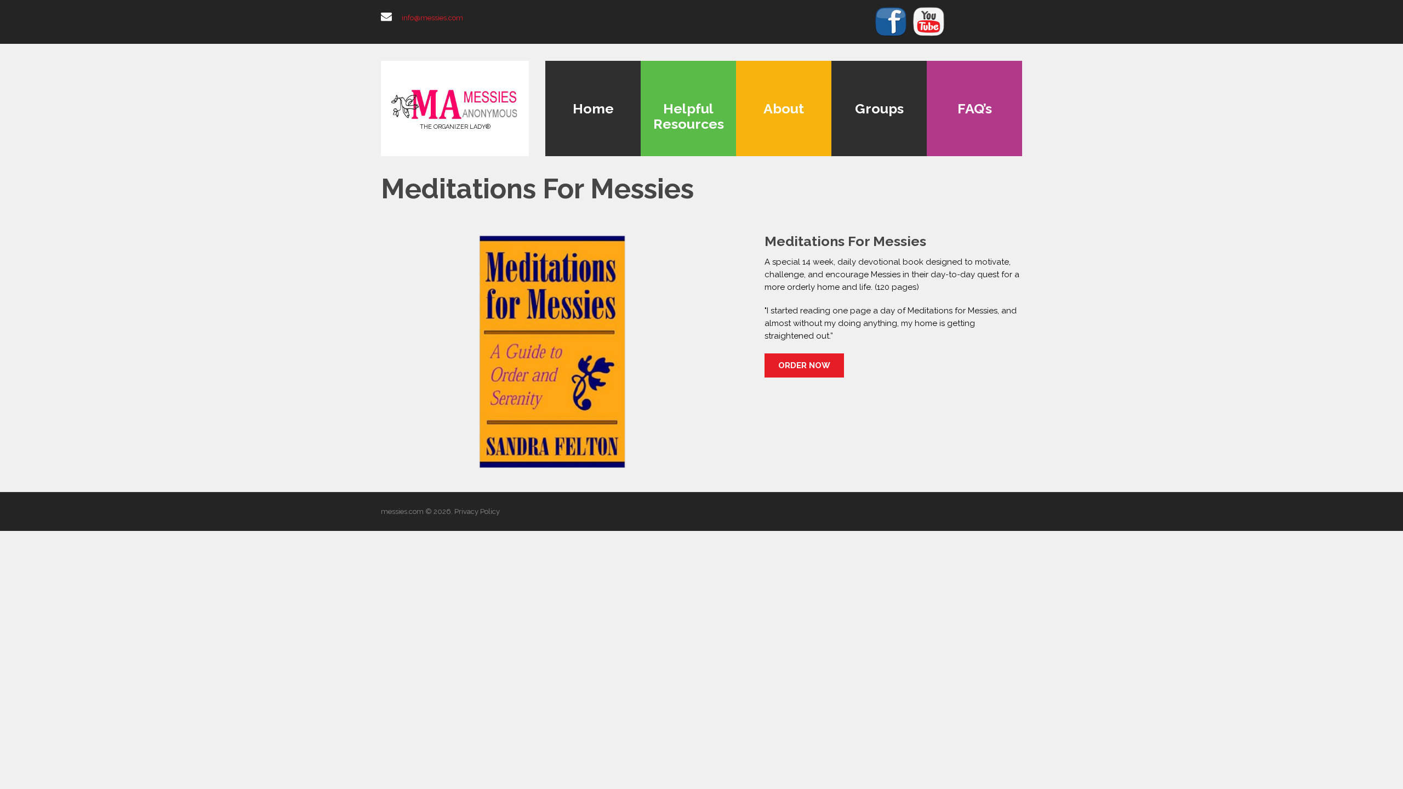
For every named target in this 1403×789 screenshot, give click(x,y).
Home (593, 108)
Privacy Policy (477, 511)
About (783, 108)
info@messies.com (432, 18)
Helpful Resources (688, 116)
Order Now (804, 365)
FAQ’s (974, 108)
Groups (879, 108)
